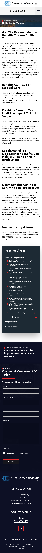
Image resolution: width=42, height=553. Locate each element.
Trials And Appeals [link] (15, 290)
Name (5, 386)
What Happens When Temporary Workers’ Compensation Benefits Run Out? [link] (21, 299)
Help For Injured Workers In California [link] (18, 264)
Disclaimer (7, 449)
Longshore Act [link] (11, 322)
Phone (5, 409)
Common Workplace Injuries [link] (18, 312)
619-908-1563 (21, 521)
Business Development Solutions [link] (20, 546)
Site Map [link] (19, 544)
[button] (38, 11)
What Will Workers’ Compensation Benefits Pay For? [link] (21, 304)
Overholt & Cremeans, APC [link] (22, 540)
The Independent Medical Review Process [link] (20, 282)
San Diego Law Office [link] (21, 503)
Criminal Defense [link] (12, 317)
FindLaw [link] (21, 549)
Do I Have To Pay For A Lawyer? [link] (20, 261)
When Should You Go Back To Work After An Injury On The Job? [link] (21, 309)
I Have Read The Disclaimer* (17, 453)
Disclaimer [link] (10, 544)
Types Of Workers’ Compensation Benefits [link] (21, 294)
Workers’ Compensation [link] (14, 258)
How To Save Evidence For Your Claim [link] (20, 269)
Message (6, 421)
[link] (21, 3)
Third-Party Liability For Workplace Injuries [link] (17, 286)
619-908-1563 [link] (17, 10)
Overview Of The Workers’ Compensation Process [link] (18, 278)
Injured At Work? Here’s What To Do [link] (21, 273)
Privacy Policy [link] (29, 544)
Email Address (8, 398)
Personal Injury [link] (11, 326)
